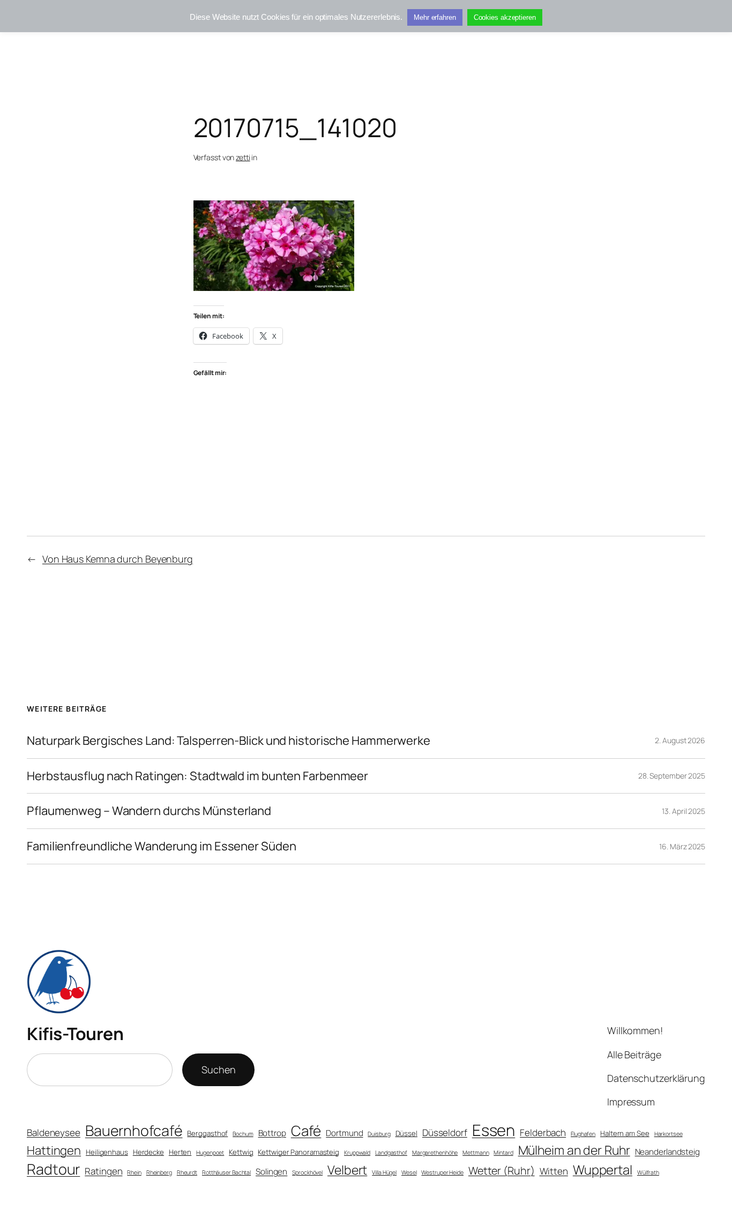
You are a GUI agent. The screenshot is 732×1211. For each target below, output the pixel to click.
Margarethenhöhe (435, 1152)
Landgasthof (391, 1152)
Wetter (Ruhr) (501, 1170)
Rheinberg (159, 1172)
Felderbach (543, 1132)
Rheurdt (187, 1172)
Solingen (271, 1171)
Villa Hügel (384, 1172)
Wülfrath (648, 1172)
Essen (494, 1130)
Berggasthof (207, 1133)
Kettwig (241, 1152)
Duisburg (379, 1134)
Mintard (503, 1152)
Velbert (347, 1169)
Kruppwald (357, 1152)
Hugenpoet (210, 1152)
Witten (554, 1171)
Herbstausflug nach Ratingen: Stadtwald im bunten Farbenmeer (197, 776)
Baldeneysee (53, 1132)
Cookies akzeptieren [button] (505, 17)
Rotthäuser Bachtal (226, 1172)
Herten (180, 1152)
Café (306, 1130)
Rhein (134, 1172)
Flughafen (583, 1134)
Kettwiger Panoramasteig (298, 1152)
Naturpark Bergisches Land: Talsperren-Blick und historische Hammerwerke (228, 740)
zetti (243, 157)
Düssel (406, 1133)
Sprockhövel (307, 1172)
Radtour (53, 1169)
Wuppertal (602, 1169)
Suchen (218, 1069)
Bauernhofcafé (134, 1130)
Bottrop (272, 1133)
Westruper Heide (442, 1172)
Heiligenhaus (107, 1152)
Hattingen (54, 1150)
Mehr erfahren (435, 17)
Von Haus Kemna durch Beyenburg (117, 558)
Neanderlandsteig (667, 1151)
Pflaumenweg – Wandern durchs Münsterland (149, 811)
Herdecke (148, 1152)
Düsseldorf (444, 1132)
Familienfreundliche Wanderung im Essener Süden (161, 846)
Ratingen (103, 1171)
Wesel (409, 1172)
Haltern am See (624, 1133)
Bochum (243, 1134)
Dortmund (344, 1133)
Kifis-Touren (75, 1033)
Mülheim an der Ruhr (574, 1149)
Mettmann (475, 1152)
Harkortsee (668, 1134)
